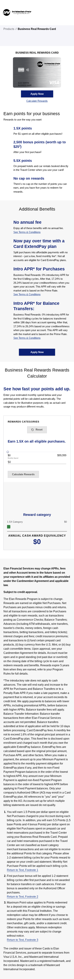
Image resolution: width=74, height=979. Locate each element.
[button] (37, 101)
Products (8, 28)
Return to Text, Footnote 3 (22, 939)
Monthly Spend (13, 458)
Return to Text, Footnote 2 (22, 896)
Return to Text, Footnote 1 (22, 870)
